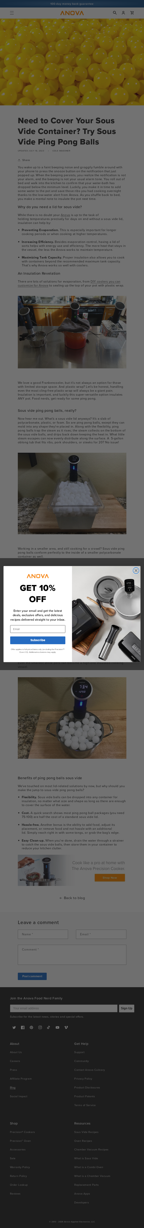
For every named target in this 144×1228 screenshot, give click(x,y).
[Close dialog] (136, 570)
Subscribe (37, 640)
